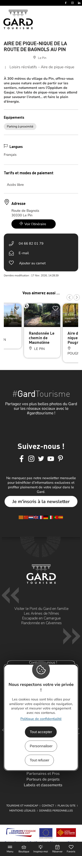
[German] (45, 517)
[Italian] (50, 517)
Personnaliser (41, 746)
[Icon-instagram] (31, 458)
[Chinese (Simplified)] (26, 517)
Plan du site (67, 805)
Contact (48, 805)
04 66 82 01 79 (31, 243)
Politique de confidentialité (41, 718)
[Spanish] (60, 517)
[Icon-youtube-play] (50, 458)
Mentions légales (22, 810)
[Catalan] (21, 517)
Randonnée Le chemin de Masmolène (41, 337)
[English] (36, 517)
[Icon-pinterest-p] (60, 458)
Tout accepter (41, 732)
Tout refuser (39, 760)
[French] (41, 517)
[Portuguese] (55, 517)
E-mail (24, 253)
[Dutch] (31, 517)
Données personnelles (56, 810)
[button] (70, 297)
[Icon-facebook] (21, 458)
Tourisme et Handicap (22, 805)
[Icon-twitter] (41, 458)
